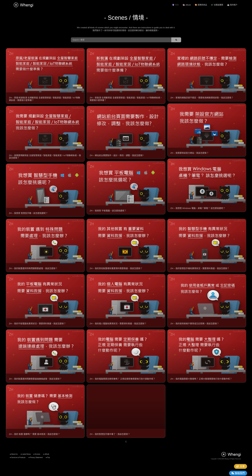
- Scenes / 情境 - (126, 17)
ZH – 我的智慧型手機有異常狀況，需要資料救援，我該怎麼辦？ (199, 268)
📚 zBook (187, 5)
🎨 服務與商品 (201, 5)
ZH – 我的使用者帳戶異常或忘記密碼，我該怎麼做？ (194, 323)
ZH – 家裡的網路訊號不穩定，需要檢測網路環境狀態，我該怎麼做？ (201, 97)
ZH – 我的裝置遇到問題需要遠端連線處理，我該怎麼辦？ (35, 379)
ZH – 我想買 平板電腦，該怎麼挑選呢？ (108, 210)
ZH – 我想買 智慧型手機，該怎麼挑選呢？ (28, 213)
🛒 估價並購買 (217, 5)
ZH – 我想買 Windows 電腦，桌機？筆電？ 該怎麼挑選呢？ (197, 208)
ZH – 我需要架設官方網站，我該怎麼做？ (189, 153)
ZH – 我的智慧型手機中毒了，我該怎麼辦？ (110, 434)
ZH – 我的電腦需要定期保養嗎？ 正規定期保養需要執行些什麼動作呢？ (122, 379)
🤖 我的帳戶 (232, 5)
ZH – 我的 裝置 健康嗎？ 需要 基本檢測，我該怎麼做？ (34, 434)
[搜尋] (176, 39)
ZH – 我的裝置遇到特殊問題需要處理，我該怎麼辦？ (33, 268)
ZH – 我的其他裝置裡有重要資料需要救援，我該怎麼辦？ (116, 268)
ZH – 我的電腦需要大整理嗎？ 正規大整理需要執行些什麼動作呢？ (201, 379)
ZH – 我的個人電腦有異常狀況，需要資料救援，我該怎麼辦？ (118, 323)
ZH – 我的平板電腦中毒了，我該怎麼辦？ (189, 434)
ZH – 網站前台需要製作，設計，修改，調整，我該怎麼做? (117, 155)
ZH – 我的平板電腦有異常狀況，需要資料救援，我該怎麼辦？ (37, 323)
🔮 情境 (175, 5)
